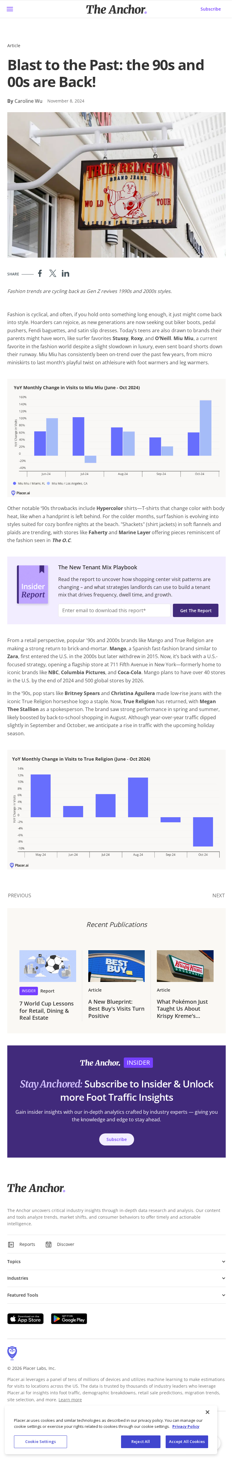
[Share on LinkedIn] (65, 273)
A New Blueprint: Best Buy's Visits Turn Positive (116, 1008)
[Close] (207, 1412)
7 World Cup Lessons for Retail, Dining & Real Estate (46, 1010)
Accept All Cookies (187, 1441)
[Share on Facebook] (39, 273)
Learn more (70, 1399)
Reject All (140, 1441)
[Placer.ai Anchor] (116, 9)
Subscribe (211, 9)
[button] (116, 1261)
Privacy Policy (185, 1426)
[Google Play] (69, 1318)
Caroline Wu (28, 101)
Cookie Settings (40, 1441)
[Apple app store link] (25, 1318)
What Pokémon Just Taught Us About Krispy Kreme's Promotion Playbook (183, 1008)
